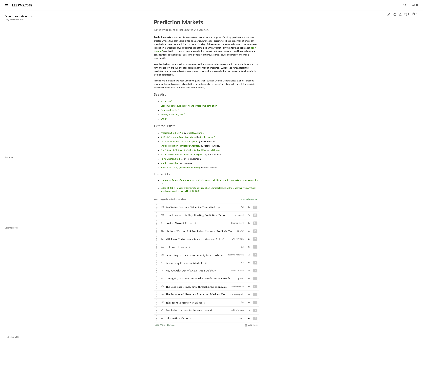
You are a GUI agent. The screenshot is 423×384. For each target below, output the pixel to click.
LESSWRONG (22, 5)
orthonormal (238, 215)
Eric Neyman (238, 239)
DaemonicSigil (237, 223)
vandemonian (237, 286)
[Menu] (7, 5)
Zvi (242, 207)
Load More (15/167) (165, 325)
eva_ (241, 318)
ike (242, 302)
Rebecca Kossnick (236, 255)
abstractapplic (237, 294)
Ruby (7, 20)
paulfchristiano (237, 310)
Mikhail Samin (237, 270)
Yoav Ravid (14, 20)
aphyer (240, 231)
